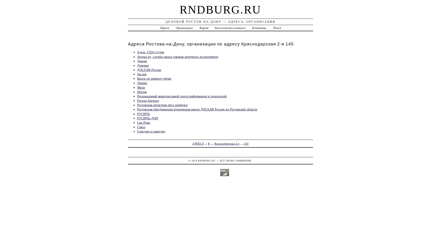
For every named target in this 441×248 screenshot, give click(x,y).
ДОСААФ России (149, 70)
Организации (184, 28)
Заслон (142, 74)
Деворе (142, 61)
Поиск (277, 28)
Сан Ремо (143, 122)
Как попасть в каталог (230, 28)
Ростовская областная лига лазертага (162, 105)
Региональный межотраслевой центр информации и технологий (182, 96)
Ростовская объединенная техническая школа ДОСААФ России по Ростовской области (197, 109)
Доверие (143, 65)
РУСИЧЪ (143, 114)
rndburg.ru (220, 9)
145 (246, 143)
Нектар (142, 92)
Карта (204, 28)
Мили (141, 87)
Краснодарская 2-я (227, 143)
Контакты (259, 28)
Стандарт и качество (151, 131)
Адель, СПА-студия (150, 52)
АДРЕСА (198, 143)
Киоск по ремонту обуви (154, 78)
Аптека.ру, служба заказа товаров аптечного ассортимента (177, 57)
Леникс (142, 83)
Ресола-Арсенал (148, 100)
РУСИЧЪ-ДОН (147, 118)
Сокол (141, 127)
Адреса (164, 28)
